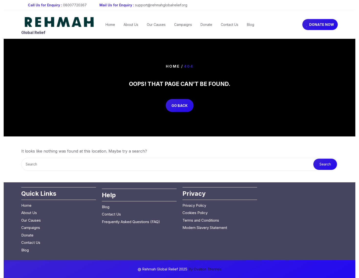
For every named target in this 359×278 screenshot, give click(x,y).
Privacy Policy (194, 205)
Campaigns (183, 24)
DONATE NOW (321, 24)
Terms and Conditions (200, 220)
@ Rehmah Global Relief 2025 (179, 269)
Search (325, 164)
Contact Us (229, 24)
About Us (131, 24)
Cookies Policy (195, 212)
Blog (250, 24)
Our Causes (156, 24)
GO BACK (179, 105)
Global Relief (33, 32)
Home (110, 24)
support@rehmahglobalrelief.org (161, 5)
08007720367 (75, 5)
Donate (206, 24)
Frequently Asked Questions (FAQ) (131, 221)
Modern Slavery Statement (204, 227)
